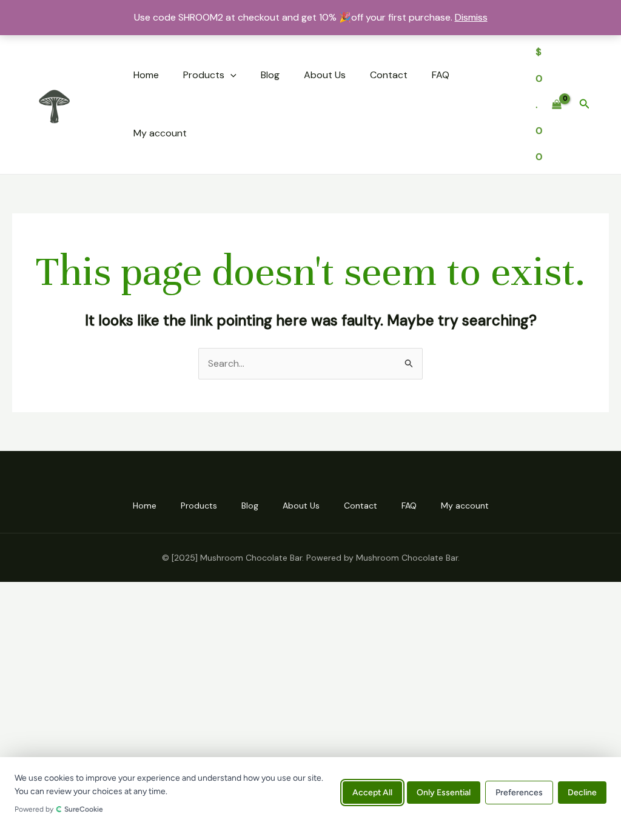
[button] (230, 75)
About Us (325, 74)
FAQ (440, 74)
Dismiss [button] (471, 17)
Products (203, 74)
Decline (582, 792)
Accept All (372, 792)
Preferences (519, 792)
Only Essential (444, 792)
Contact (389, 74)
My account (160, 133)
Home (146, 74)
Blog (270, 74)
